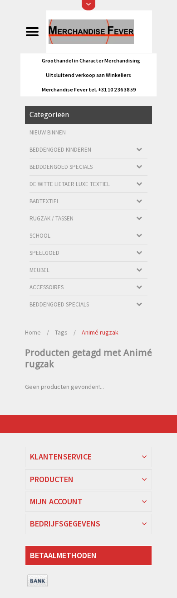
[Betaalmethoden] (37, 581)
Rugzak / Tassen (52, 218)
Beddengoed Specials (59, 304)
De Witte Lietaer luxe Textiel (70, 184)
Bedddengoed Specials (61, 167)
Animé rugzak (100, 332)
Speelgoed (44, 253)
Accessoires (47, 287)
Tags (61, 332)
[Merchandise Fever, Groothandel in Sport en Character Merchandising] (98, 31)
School (40, 235)
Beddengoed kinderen (60, 149)
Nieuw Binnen (48, 132)
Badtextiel (44, 201)
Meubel (39, 270)
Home (33, 332)
